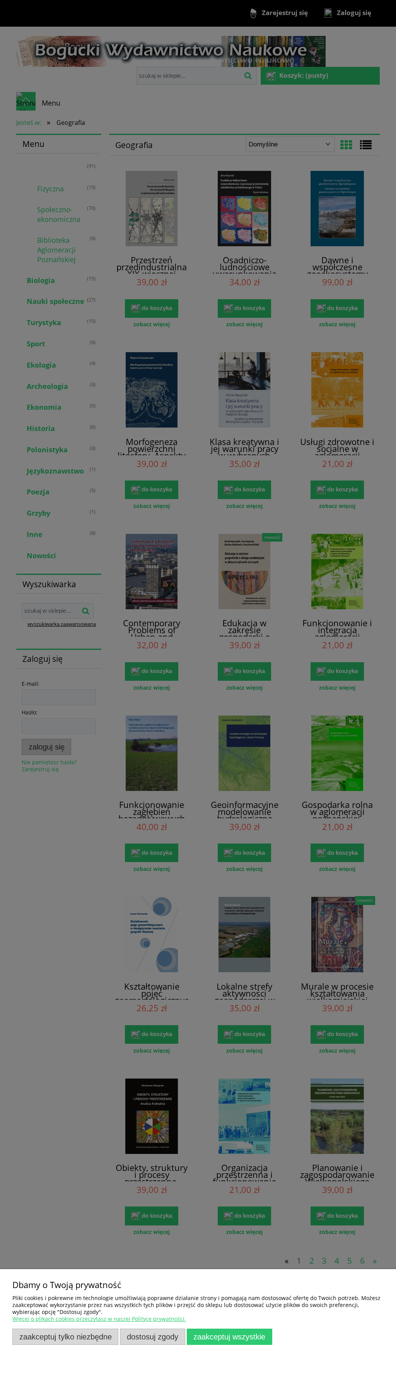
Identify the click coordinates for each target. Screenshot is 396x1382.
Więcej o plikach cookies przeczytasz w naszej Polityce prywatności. (99, 1318)
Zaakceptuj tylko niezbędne (65, 1337)
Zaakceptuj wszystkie (229, 1337)
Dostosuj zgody (152, 1337)
